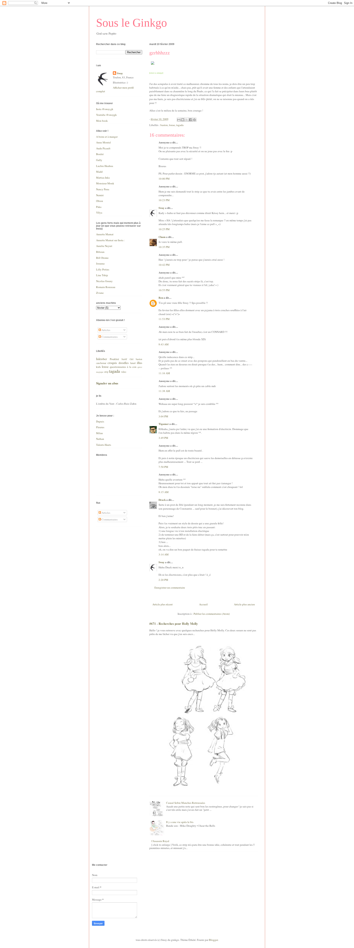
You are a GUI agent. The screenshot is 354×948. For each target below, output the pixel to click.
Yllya (99, 212)
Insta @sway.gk (104, 109)
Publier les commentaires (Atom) (212, 614)
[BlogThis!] (183, 120)
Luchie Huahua (104, 166)
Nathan (100, 439)
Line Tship (102, 275)
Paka (98, 207)
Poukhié (114, 359)
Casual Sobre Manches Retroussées (185, 803)
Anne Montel (103, 142)
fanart (133, 363)
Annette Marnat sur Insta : (110, 240)
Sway (162, 208)
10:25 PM (164, 229)
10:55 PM (164, 290)
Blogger (213, 940)
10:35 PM (164, 247)
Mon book (102, 121)
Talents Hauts (103, 445)
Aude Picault (103, 148)
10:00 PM (164, 178)
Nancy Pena (102, 189)
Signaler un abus (107, 383)
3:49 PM (163, 438)
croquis (112, 363)
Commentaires (109, 337)
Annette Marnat (104, 234)
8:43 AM (164, 344)
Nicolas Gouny (104, 281)
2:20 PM (163, 580)
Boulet (100, 154)
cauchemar (101, 363)
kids (98, 367)
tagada (180, 125)
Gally (99, 160)
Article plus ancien (244, 604)
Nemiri (100, 195)
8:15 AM (164, 492)
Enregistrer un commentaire (169, 587)
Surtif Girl (127, 359)
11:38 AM (164, 391)
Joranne (100, 263)
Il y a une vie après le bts (179, 822)
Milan (99, 433)
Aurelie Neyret (104, 246)
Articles (105, 330)
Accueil (203, 604)
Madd (99, 171)
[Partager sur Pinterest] (194, 120)
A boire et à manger (107, 136)
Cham (162, 237)
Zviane (100, 293)
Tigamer (164, 424)
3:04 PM (163, 416)
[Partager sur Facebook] (190, 120)
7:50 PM (163, 467)
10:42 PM (164, 265)
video (123, 371)
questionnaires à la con (123, 367)
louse (172, 125)
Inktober (101, 359)
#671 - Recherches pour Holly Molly (173, 623)
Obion (99, 201)
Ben (161, 297)
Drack (162, 500)
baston (164, 125)
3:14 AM (164, 554)
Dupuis (100, 421)
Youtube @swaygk (106, 115)
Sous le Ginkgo (131, 22)
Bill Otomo (102, 258)
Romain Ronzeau (105, 287)
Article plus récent (162, 604)
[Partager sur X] (187, 120)
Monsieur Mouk (105, 183)
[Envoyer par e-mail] (179, 120)
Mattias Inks (103, 177)
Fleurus (100, 427)
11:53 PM (164, 319)
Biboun (100, 252)
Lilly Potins (102, 269)
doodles (124, 363)
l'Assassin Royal (160, 841)
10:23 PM (164, 200)
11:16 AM (164, 373)
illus (139, 363)
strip (106, 371)
